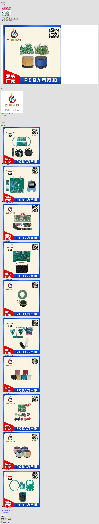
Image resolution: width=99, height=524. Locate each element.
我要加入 (4, 514)
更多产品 (3, 4)
